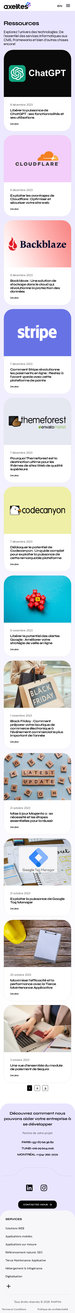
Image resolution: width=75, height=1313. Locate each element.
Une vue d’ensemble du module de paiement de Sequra (36, 1067)
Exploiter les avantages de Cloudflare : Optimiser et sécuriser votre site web (32, 199)
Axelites (56, 1301)
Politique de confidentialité (53, 1309)
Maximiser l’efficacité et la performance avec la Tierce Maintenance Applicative (33, 984)
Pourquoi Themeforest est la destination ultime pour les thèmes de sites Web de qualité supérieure (36, 463)
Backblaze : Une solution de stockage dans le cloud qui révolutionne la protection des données (35, 286)
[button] (68, 5)
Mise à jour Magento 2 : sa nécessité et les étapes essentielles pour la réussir (31, 817)
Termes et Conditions (14, 1309)
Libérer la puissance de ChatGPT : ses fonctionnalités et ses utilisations (37, 114)
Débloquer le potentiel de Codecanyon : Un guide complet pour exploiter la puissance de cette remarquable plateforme (37, 552)
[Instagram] (44, 1188)
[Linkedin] (29, 1188)
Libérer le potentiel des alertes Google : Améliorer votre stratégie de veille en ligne (35, 639)
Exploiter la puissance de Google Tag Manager (37, 900)
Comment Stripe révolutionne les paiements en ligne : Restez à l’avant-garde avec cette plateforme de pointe (36, 374)
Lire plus (14, 123)
